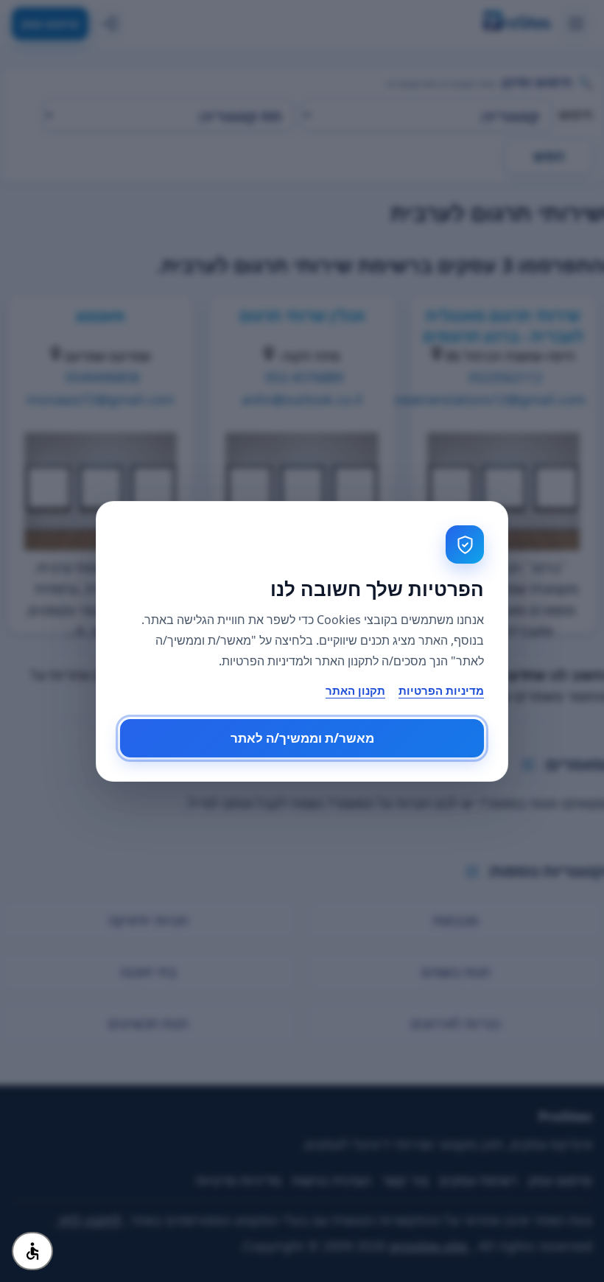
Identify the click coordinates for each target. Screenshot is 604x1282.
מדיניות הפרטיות (441, 690)
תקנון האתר (355, 690)
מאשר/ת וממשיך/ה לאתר (302, 737)
